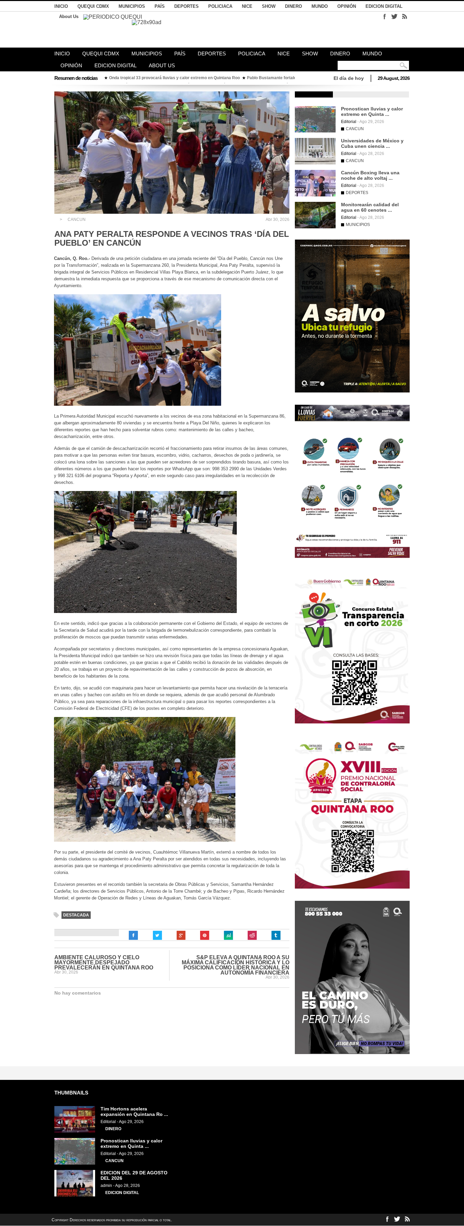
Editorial (348, 121)
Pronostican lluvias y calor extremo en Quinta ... (372, 111)
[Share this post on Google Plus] (181, 935)
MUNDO (319, 6)
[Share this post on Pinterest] (205, 935)
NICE (247, 6)
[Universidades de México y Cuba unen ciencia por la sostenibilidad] (315, 163)
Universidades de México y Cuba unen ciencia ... (372, 143)
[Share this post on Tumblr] (276, 935)
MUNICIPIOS (132, 6)
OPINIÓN (346, 6)
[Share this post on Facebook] (133, 935)
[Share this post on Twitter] (157, 935)
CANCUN (77, 219)
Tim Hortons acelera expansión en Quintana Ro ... (134, 1111)
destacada (76, 915)
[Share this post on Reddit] (252, 935)
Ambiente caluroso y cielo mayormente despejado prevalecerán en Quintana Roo (103, 962)
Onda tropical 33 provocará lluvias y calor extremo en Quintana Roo (174, 77)
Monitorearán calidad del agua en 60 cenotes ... (370, 207)
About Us (68, 16)
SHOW (268, 6)
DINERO (293, 6)
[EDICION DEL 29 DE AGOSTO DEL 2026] (74, 1195)
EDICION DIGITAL (384, 6)
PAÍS (160, 6)
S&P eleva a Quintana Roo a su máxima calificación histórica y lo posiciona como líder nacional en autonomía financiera (235, 965)
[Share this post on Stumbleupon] (229, 935)
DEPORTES (186, 6)
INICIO (61, 6)
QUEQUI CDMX (93, 6)
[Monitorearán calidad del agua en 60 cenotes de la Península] (315, 227)
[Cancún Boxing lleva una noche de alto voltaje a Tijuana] (315, 195)
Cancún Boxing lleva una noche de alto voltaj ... (370, 175)
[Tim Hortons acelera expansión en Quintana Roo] (74, 1131)
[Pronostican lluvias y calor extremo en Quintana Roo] (315, 131)
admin (106, 1185)
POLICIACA (220, 6)
